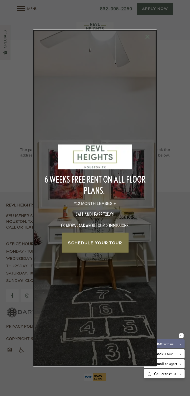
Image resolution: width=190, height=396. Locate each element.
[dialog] (95, 198)
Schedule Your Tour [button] (95, 242)
